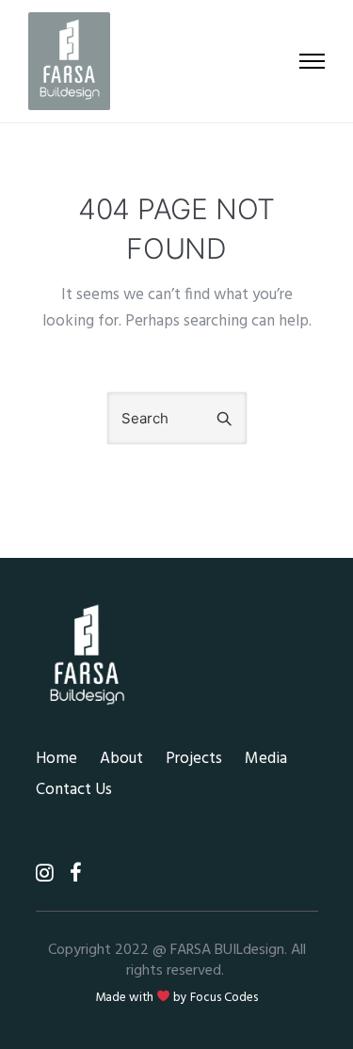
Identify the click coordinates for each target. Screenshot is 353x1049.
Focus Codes (224, 998)
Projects (194, 758)
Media (266, 758)
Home (56, 758)
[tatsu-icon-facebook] (76, 872)
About (121, 758)
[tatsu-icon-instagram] (50, 872)
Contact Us (74, 790)
